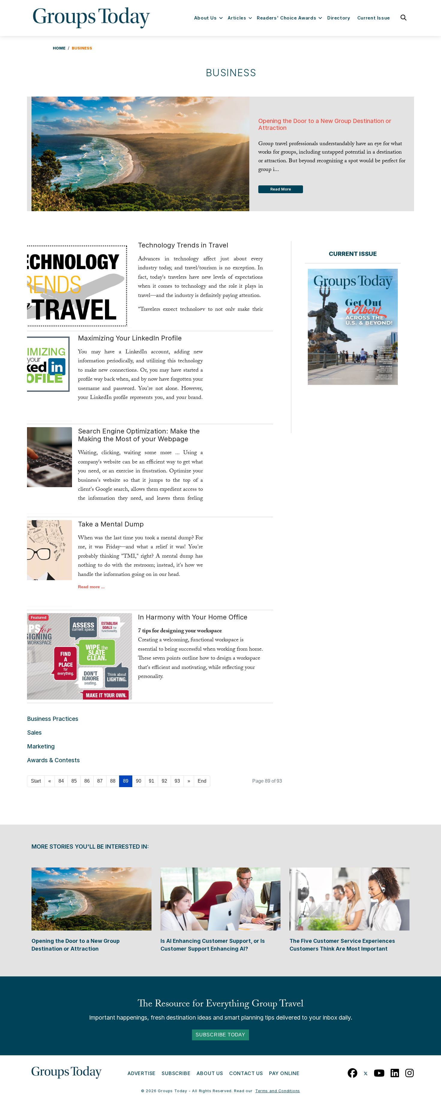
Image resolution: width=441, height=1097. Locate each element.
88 (113, 781)
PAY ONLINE (284, 1073)
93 (177, 781)
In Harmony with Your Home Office (193, 617)
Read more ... (91, 586)
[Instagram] (409, 1071)
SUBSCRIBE (176, 1073)
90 (138, 781)
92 (164, 781)
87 (100, 781)
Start (36, 781)
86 (87, 781)
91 (151, 781)
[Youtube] (379, 1071)
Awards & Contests (53, 760)
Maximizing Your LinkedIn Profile (130, 338)
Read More (280, 189)
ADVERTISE (142, 1073)
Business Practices (52, 718)
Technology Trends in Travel (183, 245)
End (202, 781)
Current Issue (373, 18)
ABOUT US (209, 1073)
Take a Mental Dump (111, 524)
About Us (205, 18)
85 (74, 781)
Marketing (41, 746)
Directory (338, 18)
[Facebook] (353, 1071)
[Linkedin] (395, 1071)
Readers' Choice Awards (286, 18)
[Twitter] (366, 1071)
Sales (34, 732)
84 (61, 781)
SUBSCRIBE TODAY (220, 1034)
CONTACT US (246, 1073)
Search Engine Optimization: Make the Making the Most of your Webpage (139, 435)
